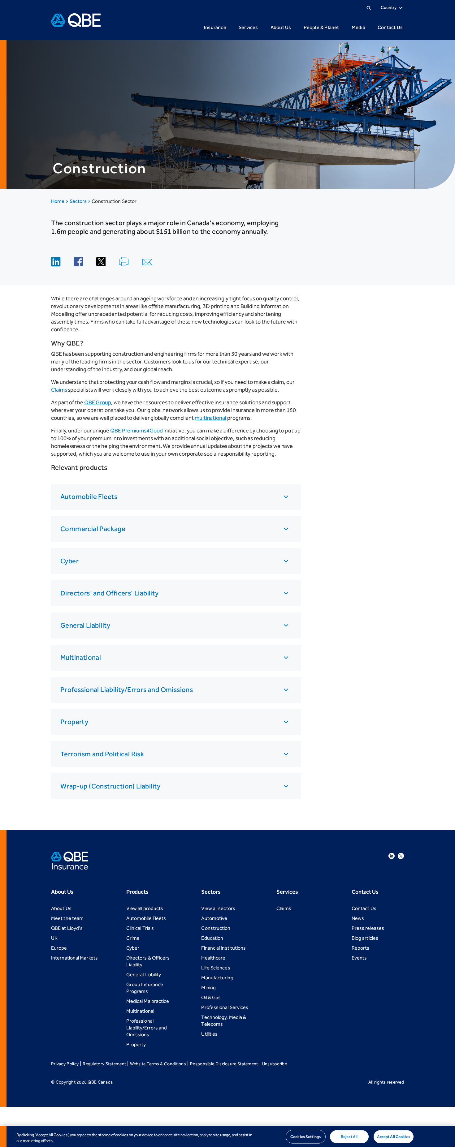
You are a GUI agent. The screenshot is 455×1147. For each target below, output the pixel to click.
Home (58, 201)
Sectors (79, 201)
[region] (227, 1136)
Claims (59, 389)
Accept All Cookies (393, 1136)
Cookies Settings (305, 1136)
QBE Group (97, 402)
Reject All (349, 1136)
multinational (210, 418)
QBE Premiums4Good (136, 430)
